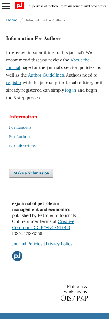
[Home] (17, 259)
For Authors (20, 136)
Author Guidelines (46, 75)
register (13, 82)
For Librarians (22, 146)
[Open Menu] (6, 6)
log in (70, 90)
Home (11, 20)
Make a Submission (31, 173)
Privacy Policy (59, 243)
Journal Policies (27, 243)
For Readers (20, 127)
